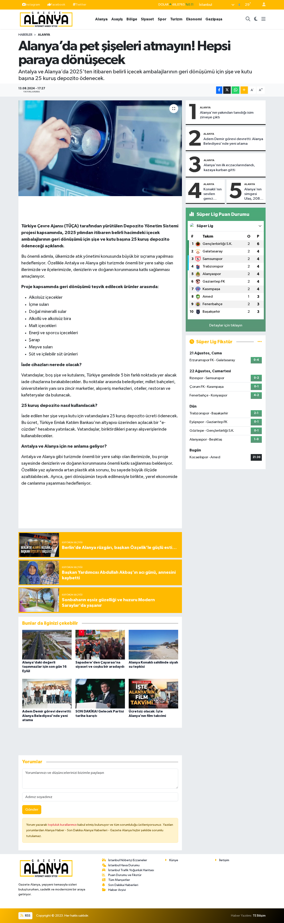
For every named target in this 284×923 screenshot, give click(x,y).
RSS (27, 915)
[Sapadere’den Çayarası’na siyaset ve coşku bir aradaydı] (100, 644)
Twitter (81, 4)
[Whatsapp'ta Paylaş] (235, 90)
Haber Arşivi (117, 890)
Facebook (58, 4)
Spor (162, 19)
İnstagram (33, 4)
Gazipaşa (213, 19)
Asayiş (117, 19)
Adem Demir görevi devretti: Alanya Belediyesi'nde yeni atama (46, 716)
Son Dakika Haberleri (123, 885)
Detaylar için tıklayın (225, 325)
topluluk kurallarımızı (62, 824)
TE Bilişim (259, 915)
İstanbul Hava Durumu (124, 865)
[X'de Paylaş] (227, 90)
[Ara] (248, 19)
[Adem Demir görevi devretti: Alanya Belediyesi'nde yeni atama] (47, 693)
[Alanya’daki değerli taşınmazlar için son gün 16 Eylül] (47, 644)
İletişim (224, 860)
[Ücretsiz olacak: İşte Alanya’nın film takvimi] (153, 693)
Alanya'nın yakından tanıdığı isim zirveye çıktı (227, 115)
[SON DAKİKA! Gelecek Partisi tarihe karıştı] (100, 693)
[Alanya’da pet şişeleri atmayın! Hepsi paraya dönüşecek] (100, 148)
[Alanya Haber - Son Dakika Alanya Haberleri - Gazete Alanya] (46, 19)
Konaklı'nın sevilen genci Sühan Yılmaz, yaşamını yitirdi (212, 194)
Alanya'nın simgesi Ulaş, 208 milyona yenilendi (253, 194)
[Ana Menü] (263, 19)
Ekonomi (194, 19)
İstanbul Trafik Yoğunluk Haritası (131, 870)
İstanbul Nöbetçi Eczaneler (127, 860)
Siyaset (147, 19)
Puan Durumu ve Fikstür (125, 875)
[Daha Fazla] (244, 90)
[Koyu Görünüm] (256, 19)
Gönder (31, 810)
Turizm (176, 19)
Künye (173, 860)
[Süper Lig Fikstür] (260, 342)
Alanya (101, 19)
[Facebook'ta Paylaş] (219, 90)
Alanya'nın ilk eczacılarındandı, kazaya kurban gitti (229, 167)
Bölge (131, 19)
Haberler (25, 34)
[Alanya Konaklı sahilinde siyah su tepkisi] (153, 644)
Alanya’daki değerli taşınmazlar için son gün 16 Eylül (44, 667)
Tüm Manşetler (119, 880)
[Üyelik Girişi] (262, 5)
